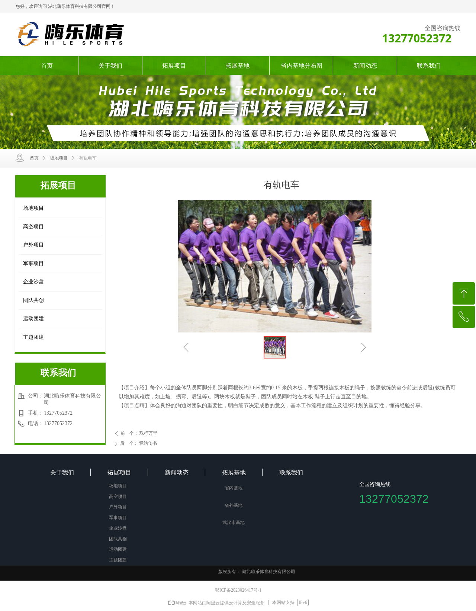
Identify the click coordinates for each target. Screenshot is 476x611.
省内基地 (233, 488)
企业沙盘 (33, 281)
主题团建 (33, 337)
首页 (34, 158)
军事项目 (33, 263)
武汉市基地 (233, 522)
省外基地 (233, 505)
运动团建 (33, 318)
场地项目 (59, 158)
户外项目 (33, 245)
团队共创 (33, 300)
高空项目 (33, 226)
